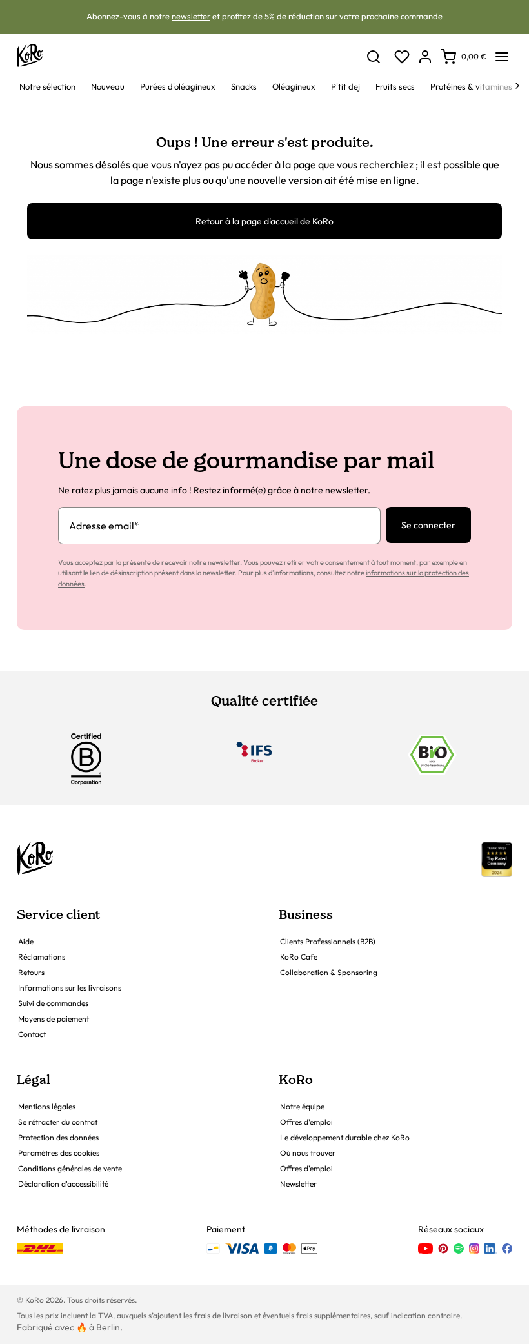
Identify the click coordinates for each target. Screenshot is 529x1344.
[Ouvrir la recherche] (373, 57)
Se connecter (428, 525)
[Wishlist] (402, 57)
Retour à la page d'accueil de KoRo (264, 221)
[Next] (517, 86)
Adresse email (104, 525)
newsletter (191, 16)
